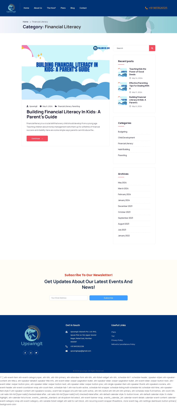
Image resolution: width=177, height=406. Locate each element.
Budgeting (122, 131)
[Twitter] (36, 353)
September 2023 (125, 218)
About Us (38, 8)
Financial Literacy (64, 106)
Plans (63, 8)
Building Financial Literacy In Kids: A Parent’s (137, 100)
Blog (73, 8)
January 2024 (124, 200)
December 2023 (125, 206)
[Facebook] (25, 353)
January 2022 (124, 235)
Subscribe (108, 298)
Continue (36, 138)
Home (26, 8)
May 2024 (122, 182)
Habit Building (124, 149)
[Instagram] (31, 353)
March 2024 (123, 188)
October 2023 (124, 212)
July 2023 (122, 229)
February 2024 (124, 194)
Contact (83, 8)
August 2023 (123, 223)
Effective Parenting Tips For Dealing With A (139, 86)
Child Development (126, 137)
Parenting (76, 106)
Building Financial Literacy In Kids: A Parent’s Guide (64, 114)
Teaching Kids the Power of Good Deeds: (137, 72)
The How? (51, 8)
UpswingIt (33, 106)
